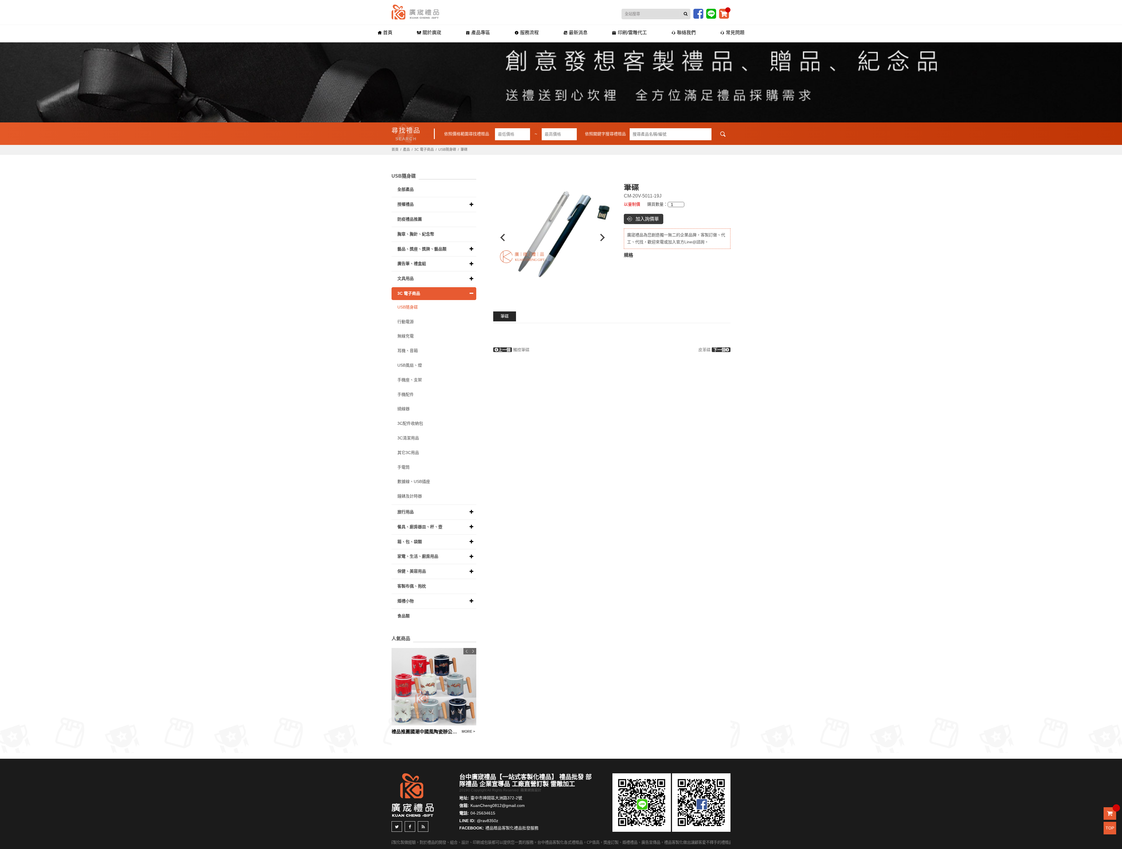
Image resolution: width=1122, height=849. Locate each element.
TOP (1110, 828)
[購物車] (724, 13)
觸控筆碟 (513, 349)
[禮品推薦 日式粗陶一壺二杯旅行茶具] (475, 686)
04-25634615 (482, 813)
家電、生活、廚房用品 (417, 556)
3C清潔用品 (408, 438)
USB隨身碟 (447, 150)
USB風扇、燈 (409, 365)
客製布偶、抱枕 (411, 586)
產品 (406, 150)
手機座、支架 (409, 379)
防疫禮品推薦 (409, 219)
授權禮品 (405, 204)
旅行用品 (405, 512)
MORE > (425, 732)
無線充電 (405, 336)
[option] (529, 237)
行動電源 (405, 321)
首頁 (387, 32)
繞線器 (403, 408)
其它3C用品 (408, 452)
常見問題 (735, 32)
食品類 (403, 616)
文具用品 (405, 278)
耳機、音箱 (407, 350)
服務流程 (529, 32)
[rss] (423, 826)
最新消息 (578, 32)
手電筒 (403, 467)
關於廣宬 (432, 32)
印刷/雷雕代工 (632, 32)
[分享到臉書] (410, 826)
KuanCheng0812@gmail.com (497, 805)
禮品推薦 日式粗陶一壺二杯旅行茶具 (466, 731)
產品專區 (480, 32)
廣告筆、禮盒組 (411, 263)
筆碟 (505, 316)
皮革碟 (712, 349)
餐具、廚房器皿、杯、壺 (419, 526)
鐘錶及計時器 (409, 496)
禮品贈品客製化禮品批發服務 (512, 828)
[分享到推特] (397, 826)
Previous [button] (499, 237)
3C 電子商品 (424, 150)
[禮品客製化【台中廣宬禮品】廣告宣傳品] (561, 82)
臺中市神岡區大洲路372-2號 (496, 798)
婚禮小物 (405, 601)
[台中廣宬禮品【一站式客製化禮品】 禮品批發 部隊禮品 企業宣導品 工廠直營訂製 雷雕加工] (415, 11)
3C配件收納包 (410, 423)
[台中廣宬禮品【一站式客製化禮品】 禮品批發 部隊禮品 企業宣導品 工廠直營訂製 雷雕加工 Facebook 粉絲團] (698, 13)
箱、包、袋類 (409, 541)
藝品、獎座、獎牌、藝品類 (421, 249)
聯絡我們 (686, 32)
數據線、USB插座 (413, 481)
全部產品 (405, 189)
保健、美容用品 (411, 571)
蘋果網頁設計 (530, 790)
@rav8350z (487, 820)
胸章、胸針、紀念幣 (415, 234)
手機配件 (405, 394)
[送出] (685, 14)
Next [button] (605, 237)
